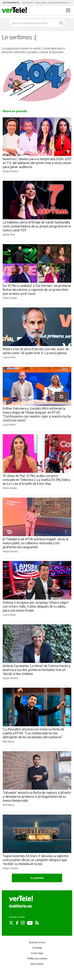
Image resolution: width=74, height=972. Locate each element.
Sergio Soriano (10, 171)
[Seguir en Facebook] (17, 923)
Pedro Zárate (10, 297)
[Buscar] (61, 23)
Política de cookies (37, 958)
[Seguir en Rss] (37, 923)
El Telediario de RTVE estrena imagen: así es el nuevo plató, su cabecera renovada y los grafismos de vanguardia (35, 543)
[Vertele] (21, 898)
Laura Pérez (9, 357)
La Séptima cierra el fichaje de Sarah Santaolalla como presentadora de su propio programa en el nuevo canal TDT (37, 226)
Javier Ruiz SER (27, 3)
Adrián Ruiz (9, 234)
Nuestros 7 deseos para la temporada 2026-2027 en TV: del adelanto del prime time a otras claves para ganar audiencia (37, 163)
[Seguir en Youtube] (30, 923)
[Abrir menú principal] (68, 10)
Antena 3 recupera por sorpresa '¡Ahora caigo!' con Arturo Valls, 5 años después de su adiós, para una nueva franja (36, 606)
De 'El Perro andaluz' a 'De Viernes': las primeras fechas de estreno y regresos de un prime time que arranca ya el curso (37, 289)
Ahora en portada (15, 111)
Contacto (37, 947)
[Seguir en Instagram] (23, 923)
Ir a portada (37, 877)
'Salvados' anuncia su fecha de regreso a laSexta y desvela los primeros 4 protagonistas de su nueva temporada (37, 796)
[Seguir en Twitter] (11, 923)
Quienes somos (37, 942)
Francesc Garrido (41, 3)
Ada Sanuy (8, 741)
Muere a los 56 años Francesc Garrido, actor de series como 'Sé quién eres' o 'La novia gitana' (36, 351)
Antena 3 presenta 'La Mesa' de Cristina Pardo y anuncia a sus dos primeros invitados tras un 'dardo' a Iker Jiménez (37, 670)
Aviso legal (37, 953)
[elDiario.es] (20, 906)
